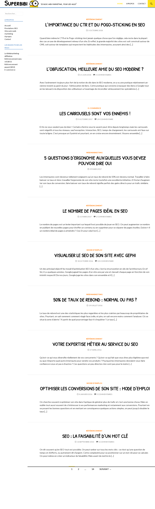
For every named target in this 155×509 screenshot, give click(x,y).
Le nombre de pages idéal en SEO (95, 210)
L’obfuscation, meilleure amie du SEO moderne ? (95, 69)
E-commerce (94, 108)
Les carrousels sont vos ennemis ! (95, 113)
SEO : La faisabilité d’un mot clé (95, 436)
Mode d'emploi (94, 250)
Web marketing (94, 152)
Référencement (94, 19)
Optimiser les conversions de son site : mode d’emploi (95, 388)
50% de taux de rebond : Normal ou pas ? (95, 299)
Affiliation (8, 56)
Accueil (8, 25)
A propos (130, 4)
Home (120, 4)
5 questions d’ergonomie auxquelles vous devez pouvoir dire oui (95, 160)
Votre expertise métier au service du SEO (95, 344)
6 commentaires (106, 442)
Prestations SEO (11, 28)
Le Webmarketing (12, 53)
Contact (142, 4)
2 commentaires (103, 75)
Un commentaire (105, 119)
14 (93, 469)
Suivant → (105, 469)
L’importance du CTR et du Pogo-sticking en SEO (95, 24)
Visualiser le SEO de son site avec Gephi (95, 255)
